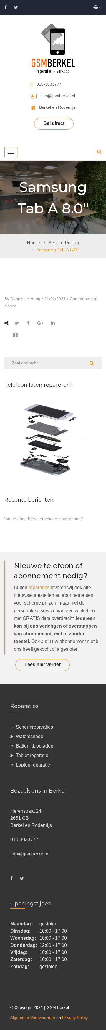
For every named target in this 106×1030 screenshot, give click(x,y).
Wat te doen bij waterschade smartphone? (43, 518)
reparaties (39, 587)
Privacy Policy (75, 1017)
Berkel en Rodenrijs (57, 107)
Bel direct (53, 123)
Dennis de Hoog (25, 298)
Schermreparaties (34, 726)
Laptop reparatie (33, 764)
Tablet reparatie (32, 755)
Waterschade (29, 736)
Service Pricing (64, 242)
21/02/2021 (55, 298)
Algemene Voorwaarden (32, 1017)
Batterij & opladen (34, 745)
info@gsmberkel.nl (57, 95)
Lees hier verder (42, 664)
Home (33, 242)
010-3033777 (49, 84)
